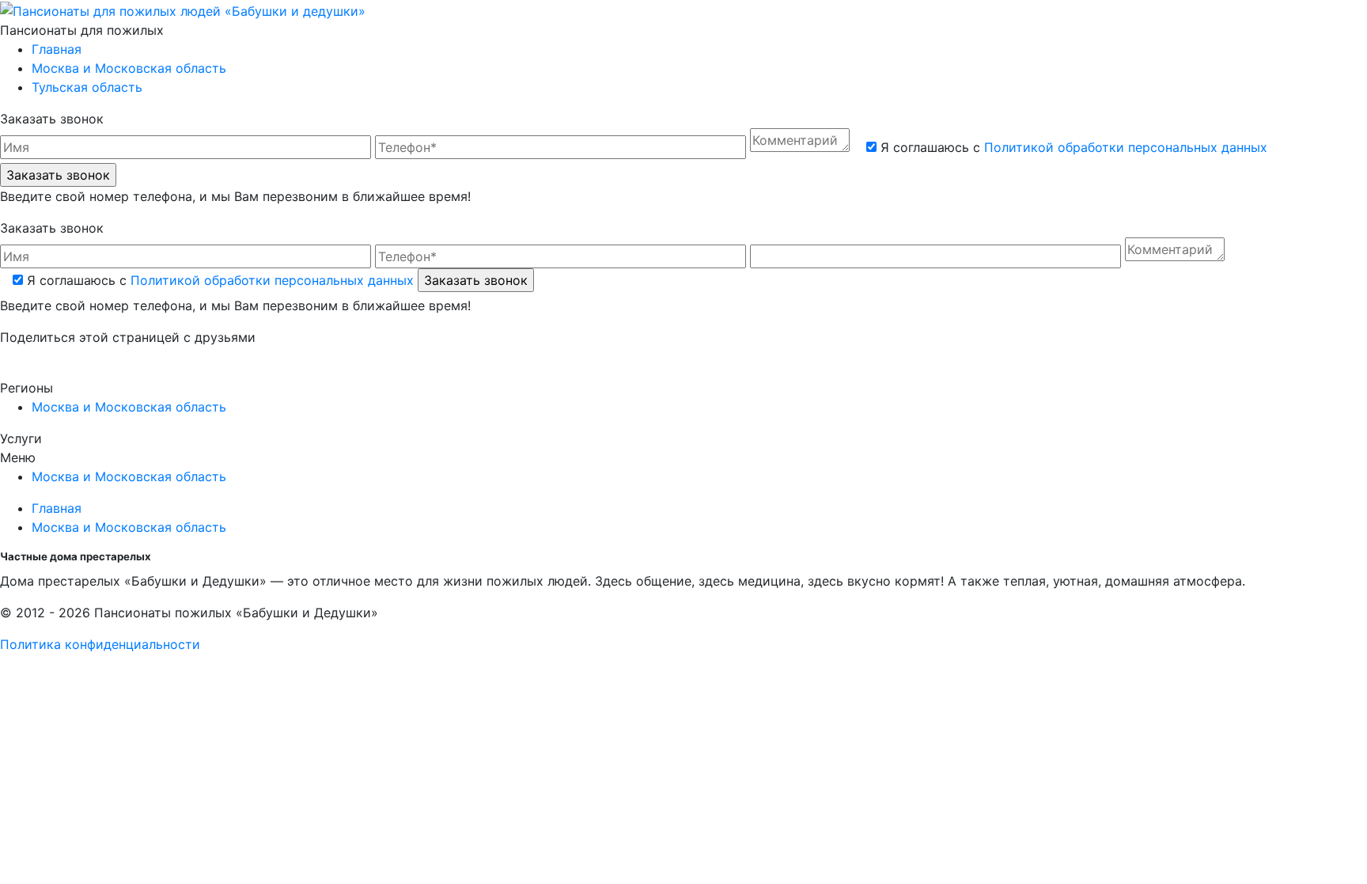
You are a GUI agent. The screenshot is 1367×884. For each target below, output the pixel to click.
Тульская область (87, 87)
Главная (56, 49)
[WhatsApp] (33, 369)
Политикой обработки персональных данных (1125, 147)
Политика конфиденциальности (100, 644)
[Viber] (47, 369)
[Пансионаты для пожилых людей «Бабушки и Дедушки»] (182, 9)
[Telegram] (58, 369)
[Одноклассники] (20, 369)
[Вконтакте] (6, 369)
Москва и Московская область (129, 68)
